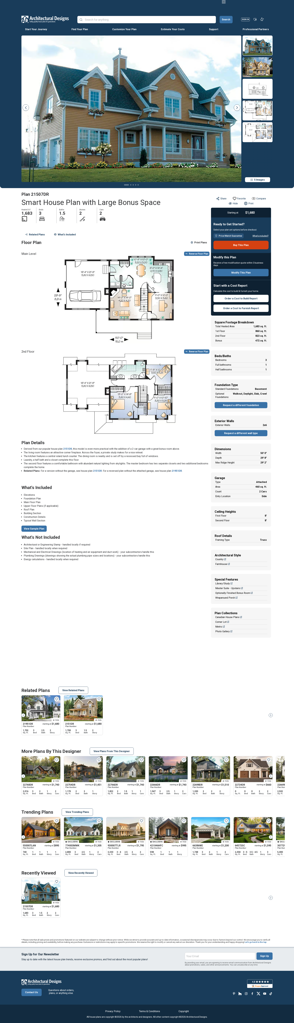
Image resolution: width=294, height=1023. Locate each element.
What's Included (67, 234)
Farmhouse (221, 564)
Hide (235, 203)
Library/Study (222, 583)
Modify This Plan (241, 272)
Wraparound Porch (225, 597)
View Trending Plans (77, 812)
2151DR (67, 448)
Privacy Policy (113, 1011)
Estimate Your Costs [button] (173, 29)
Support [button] (213, 29)
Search (226, 19)
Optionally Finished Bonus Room (232, 593)
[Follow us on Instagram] (246, 993)
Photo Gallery (222, 631)
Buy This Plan (241, 245)
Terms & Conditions (149, 1011)
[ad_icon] (45, 19)
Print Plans (200, 242)
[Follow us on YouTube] (264, 993)
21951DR (177, 470)
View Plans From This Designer (112, 751)
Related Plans (37, 234)
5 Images (259, 179)
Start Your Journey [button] (36, 29)
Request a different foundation (241, 405)
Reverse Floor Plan (198, 254)
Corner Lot (220, 621)
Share (223, 198)
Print (250, 203)
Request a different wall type (241, 433)
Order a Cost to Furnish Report (241, 308)
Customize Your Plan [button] (124, 29)
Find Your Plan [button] (80, 29)
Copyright (184, 1011)
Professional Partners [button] (256, 29)
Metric (218, 626)
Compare (261, 198)
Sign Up (264, 956)
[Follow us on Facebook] (252, 993)
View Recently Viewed (81, 872)
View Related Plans (73, 690)
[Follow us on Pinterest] (234, 993)
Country (219, 559)
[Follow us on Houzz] (240, 993)
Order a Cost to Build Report (241, 298)
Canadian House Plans (227, 617)
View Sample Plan (34, 528)
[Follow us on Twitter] (258, 993)
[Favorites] (255, 19)
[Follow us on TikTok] (271, 993)
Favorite (241, 198)
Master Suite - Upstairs (227, 588)
